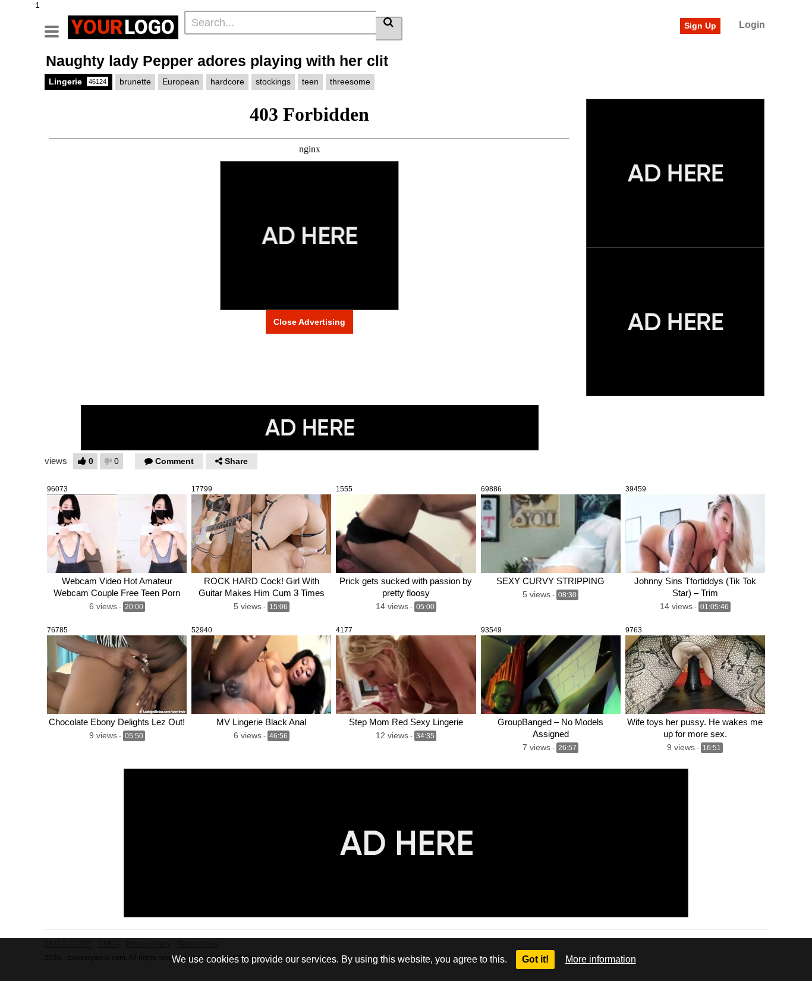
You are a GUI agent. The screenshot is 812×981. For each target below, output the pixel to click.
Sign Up (700, 25)
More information (600, 959)
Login (752, 25)
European (180, 81)
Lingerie (77, 81)
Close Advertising (309, 322)
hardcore (227, 81)
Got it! (535, 959)
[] (389, 28)
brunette (135, 81)
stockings (273, 81)
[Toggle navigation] (56, 25)
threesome (350, 81)
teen (310, 81)
